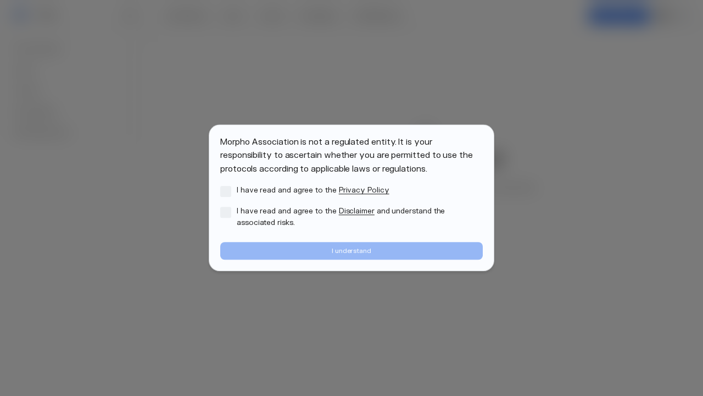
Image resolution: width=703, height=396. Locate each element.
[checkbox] (225, 191)
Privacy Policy (364, 190)
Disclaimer (357, 211)
